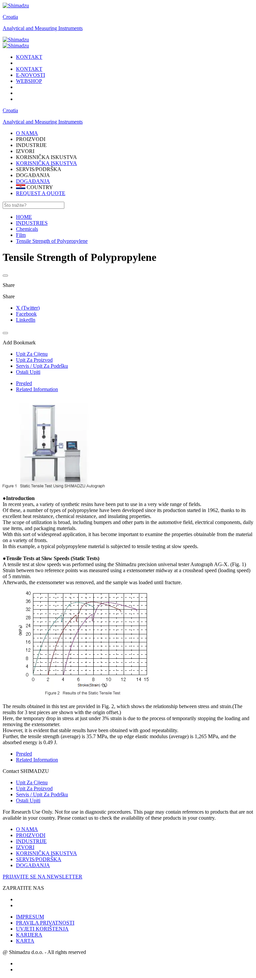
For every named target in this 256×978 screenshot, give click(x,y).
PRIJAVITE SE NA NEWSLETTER (42, 876)
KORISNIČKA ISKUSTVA (46, 163)
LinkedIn (25, 320)
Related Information (37, 389)
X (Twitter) (28, 308)
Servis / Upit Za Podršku (42, 794)
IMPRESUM (30, 917)
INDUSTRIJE (31, 841)
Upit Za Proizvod (34, 788)
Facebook (26, 314)
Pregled (24, 383)
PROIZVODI (30, 835)
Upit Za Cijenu (32, 782)
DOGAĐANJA (33, 181)
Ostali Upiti (28, 800)
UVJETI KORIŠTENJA (42, 929)
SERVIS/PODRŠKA (38, 859)
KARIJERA (29, 935)
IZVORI (25, 847)
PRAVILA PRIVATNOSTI (45, 923)
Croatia (10, 17)
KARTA (25, 941)
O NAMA (27, 829)
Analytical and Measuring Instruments (43, 28)
